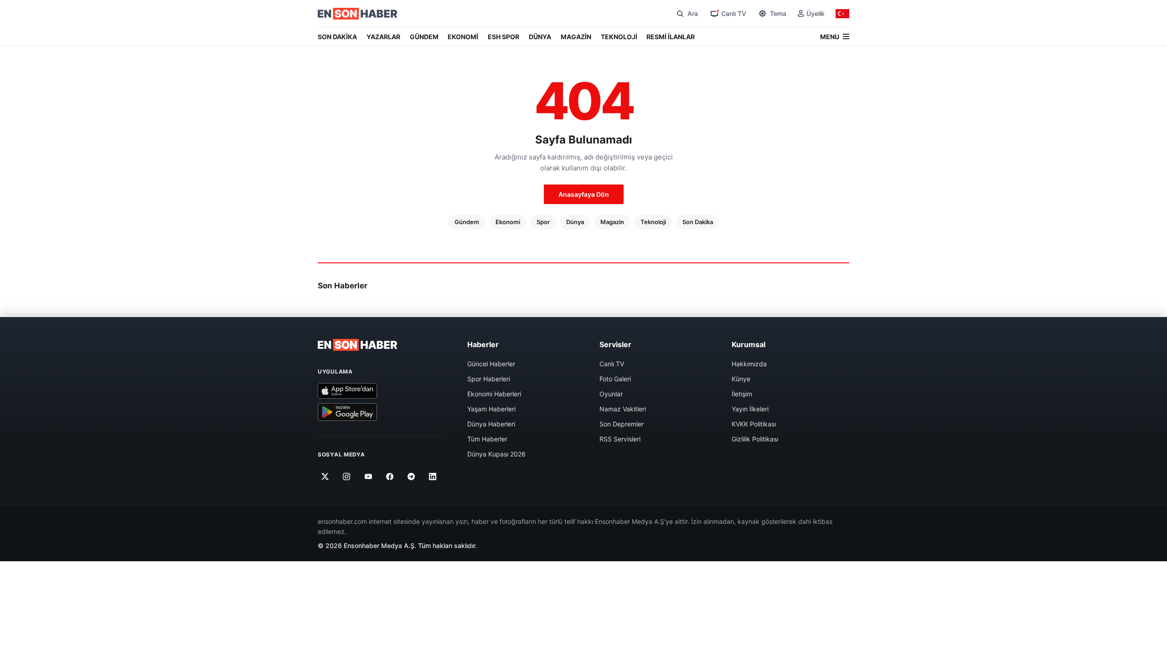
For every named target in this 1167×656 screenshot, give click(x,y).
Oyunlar (611, 394)
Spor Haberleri (488, 379)
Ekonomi (508, 222)
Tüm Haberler (487, 439)
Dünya (575, 222)
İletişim (742, 394)
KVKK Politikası (754, 424)
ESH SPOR (503, 37)
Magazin (612, 222)
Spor (543, 222)
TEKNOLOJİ (619, 37)
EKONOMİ (463, 37)
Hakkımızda (749, 364)
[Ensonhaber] (358, 14)
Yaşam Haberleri (491, 409)
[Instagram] (346, 476)
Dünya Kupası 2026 (496, 454)
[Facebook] (390, 476)
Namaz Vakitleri (622, 409)
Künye (741, 379)
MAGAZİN (576, 37)
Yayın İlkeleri (750, 409)
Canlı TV (611, 364)
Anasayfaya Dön (583, 194)
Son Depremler (621, 424)
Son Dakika (697, 222)
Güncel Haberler (491, 364)
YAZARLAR (383, 37)
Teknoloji (653, 222)
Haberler (483, 344)
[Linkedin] (432, 476)
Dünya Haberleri (491, 424)
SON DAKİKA (337, 37)
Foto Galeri (615, 379)
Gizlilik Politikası (755, 439)
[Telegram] (411, 476)
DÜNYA (540, 37)
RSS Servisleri (619, 439)
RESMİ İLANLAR (670, 37)
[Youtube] (368, 476)
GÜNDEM (424, 37)
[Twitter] (325, 476)
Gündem (466, 222)
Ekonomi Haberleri (494, 394)
